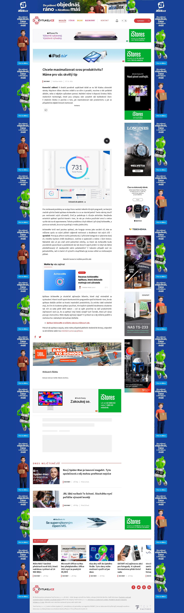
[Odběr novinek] (117, 21)
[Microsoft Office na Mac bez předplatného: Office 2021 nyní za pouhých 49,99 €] (73, 553)
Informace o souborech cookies (98, 600)
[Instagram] (144, 587)
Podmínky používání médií (52, 600)
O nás (42, 602)
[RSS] (149, 587)
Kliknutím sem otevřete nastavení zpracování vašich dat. (63, 602)
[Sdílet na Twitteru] (40, 337)
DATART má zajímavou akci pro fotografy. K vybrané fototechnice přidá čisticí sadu (130, 567)
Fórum (72, 20)
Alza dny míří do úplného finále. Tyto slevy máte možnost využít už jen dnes (100, 567)
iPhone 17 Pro (69, 609)
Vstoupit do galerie (76, 202)
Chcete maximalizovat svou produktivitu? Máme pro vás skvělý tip (72, 72)
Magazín (62, 20)
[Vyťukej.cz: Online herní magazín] (43, 21)
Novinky (47, 81)
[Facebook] (133, 587)
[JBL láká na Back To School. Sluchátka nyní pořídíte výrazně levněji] (46, 499)
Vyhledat (140, 21)
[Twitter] (139, 587)
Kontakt (105, 20)
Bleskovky (90, 20)
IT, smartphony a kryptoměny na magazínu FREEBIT (78, 606)
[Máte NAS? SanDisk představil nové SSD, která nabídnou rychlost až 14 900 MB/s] (45, 553)
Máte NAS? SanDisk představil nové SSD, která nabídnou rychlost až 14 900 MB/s (45, 567)
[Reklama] (23, 6)
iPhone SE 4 (78, 609)
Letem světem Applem (54, 606)
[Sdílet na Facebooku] (35, 337)
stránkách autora (68, 331)
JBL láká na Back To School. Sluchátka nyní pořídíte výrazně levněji (87, 495)
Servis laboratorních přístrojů (106, 606)
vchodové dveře (58, 609)
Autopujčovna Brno (123, 606)
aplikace (79, 331)
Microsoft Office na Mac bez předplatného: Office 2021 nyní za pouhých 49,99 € (72, 567)
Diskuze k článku (50, 371)
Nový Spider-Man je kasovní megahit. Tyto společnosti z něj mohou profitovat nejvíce (87, 472)
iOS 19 (85, 609)
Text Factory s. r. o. (57, 597)
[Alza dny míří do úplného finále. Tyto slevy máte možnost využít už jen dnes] (101, 553)
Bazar (80, 20)
